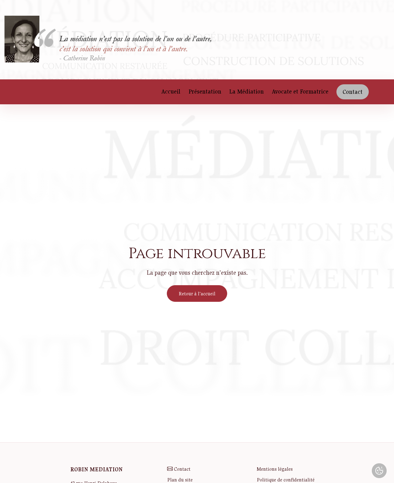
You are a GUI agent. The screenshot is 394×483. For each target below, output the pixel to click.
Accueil (170, 91)
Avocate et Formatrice (300, 91)
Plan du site (180, 480)
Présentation (204, 91)
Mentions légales (275, 469)
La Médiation (246, 91)
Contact (353, 91)
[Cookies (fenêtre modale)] (379, 470)
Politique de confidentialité (286, 480)
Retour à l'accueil (197, 293)
